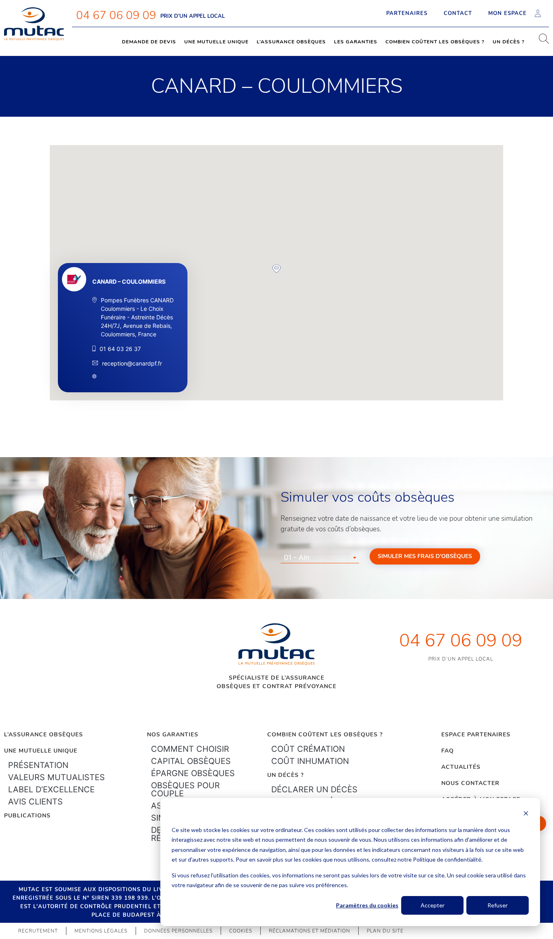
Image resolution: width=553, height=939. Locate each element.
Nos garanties (172, 734)
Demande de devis (149, 42)
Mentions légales (101, 931)
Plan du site (385, 931)
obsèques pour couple (185, 789)
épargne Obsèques (193, 773)
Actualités (461, 767)
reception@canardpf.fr (132, 363)
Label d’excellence (51, 789)
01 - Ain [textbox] (297, 557)
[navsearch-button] (541, 42)
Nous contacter (470, 783)
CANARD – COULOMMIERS (129, 281)
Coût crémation (308, 749)
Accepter (433, 905)
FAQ (447, 751)
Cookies (240, 931)
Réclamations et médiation (309, 931)
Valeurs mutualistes (56, 777)
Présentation (38, 765)
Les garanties (355, 42)
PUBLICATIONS (27, 815)
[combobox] (320, 557)
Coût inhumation (310, 761)
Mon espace (507, 13)
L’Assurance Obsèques (43, 734)
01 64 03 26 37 (120, 348)
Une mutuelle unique (216, 42)
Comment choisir (190, 749)
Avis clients (35, 801)
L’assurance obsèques (291, 42)
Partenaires (407, 13)
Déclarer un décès (314, 789)
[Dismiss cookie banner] (526, 814)
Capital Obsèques (191, 761)
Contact (458, 13)
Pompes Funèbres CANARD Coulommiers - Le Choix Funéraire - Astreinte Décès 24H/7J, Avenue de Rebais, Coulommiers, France (137, 317)
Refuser (497, 905)
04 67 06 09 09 (116, 15)
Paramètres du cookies (367, 905)
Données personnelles (178, 931)
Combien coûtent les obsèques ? (435, 42)
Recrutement (38, 931)
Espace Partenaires (475, 734)
